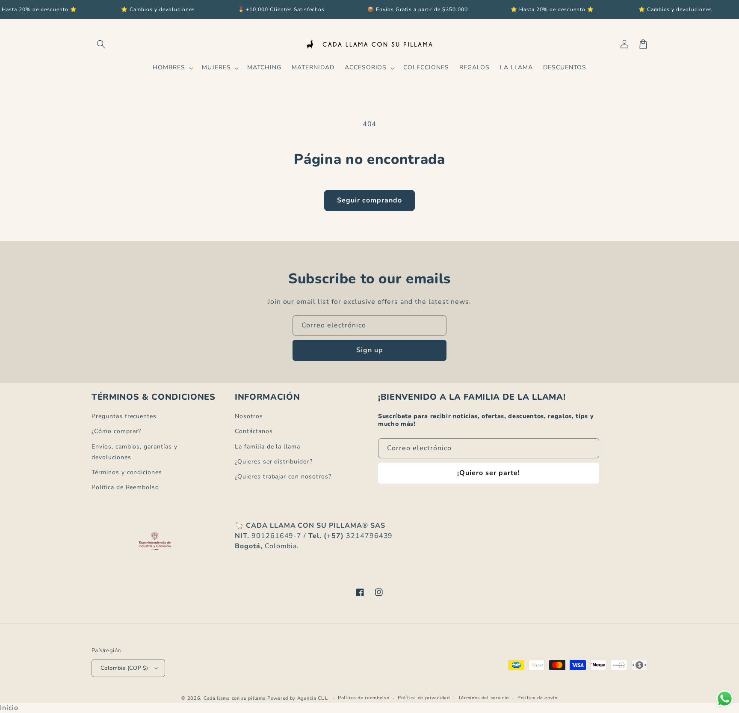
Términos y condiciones (127, 472)
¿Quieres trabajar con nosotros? (283, 476)
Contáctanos (254, 431)
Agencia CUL (312, 698)
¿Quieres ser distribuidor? (274, 462)
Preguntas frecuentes (124, 416)
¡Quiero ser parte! (488, 473)
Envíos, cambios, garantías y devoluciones (134, 452)
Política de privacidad (423, 698)
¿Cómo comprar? (116, 431)
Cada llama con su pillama (235, 698)
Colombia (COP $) (124, 668)
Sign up (369, 350)
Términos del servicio (483, 698)
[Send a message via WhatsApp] (725, 699)
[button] (101, 44)
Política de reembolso (364, 698)
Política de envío (537, 698)
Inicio (9, 708)
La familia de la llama (267, 447)
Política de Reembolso (125, 487)
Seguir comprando (369, 200)
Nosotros (249, 416)
